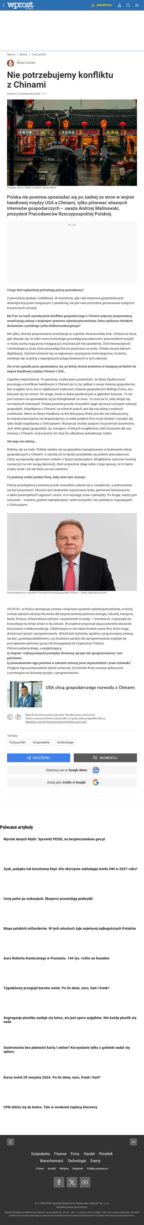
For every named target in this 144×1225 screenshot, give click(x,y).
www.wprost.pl (112, 1215)
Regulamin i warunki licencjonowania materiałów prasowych (56, 721)
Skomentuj (108, 758)
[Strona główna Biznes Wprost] (20, 5)
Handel (89, 1154)
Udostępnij (42, 758)
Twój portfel (17, 742)
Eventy (95, 1161)
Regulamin (78, 1168)
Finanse (60, 1154)
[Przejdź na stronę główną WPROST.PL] (3, 5)
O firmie (40, 1168)
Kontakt (52, 1168)
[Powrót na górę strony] (133, 1141)
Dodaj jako (66, 782)
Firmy (75, 1154)
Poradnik (106, 1154)
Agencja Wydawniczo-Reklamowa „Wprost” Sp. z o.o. (80, 1203)
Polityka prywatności (97, 1168)
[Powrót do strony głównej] (10, 1141)
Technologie (65, 742)
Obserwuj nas (66, 770)
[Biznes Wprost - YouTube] (85, 1182)
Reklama (64, 1168)
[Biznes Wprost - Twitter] (72, 1182)
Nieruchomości (51, 1161)
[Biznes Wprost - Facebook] (59, 1182)
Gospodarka (41, 742)
